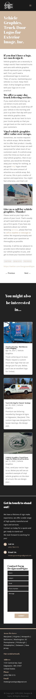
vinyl (13, 166)
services (14, 230)
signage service (17, 261)
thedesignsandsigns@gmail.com (19, 555)
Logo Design (7, 261)
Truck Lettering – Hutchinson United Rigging (16, 347)
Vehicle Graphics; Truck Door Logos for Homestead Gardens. (17, 458)
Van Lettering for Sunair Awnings (18, 403)
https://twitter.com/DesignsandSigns (19, 266)
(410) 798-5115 (13, 547)
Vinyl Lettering (27, 261)
